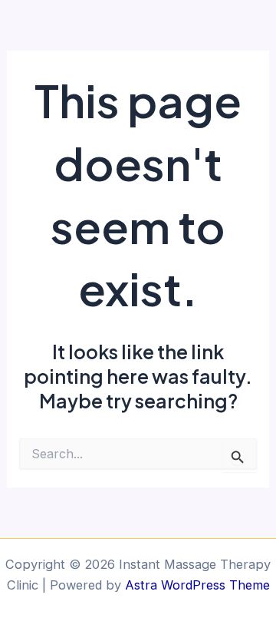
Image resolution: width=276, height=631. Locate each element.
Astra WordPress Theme (197, 585)
